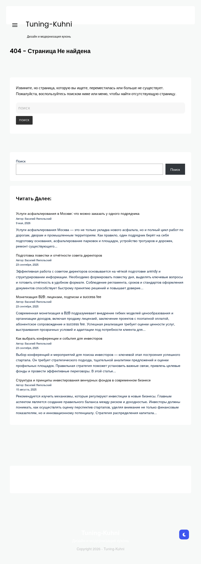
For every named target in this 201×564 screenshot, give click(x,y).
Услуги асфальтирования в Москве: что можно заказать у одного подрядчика (77, 213)
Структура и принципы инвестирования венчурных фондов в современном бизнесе (83, 379)
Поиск (20, 161)
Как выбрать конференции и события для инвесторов (59, 338)
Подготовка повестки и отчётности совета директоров (59, 255)
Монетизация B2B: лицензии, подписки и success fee (58, 296)
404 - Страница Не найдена (50, 51)
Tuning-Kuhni (49, 24)
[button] (14, 14)
